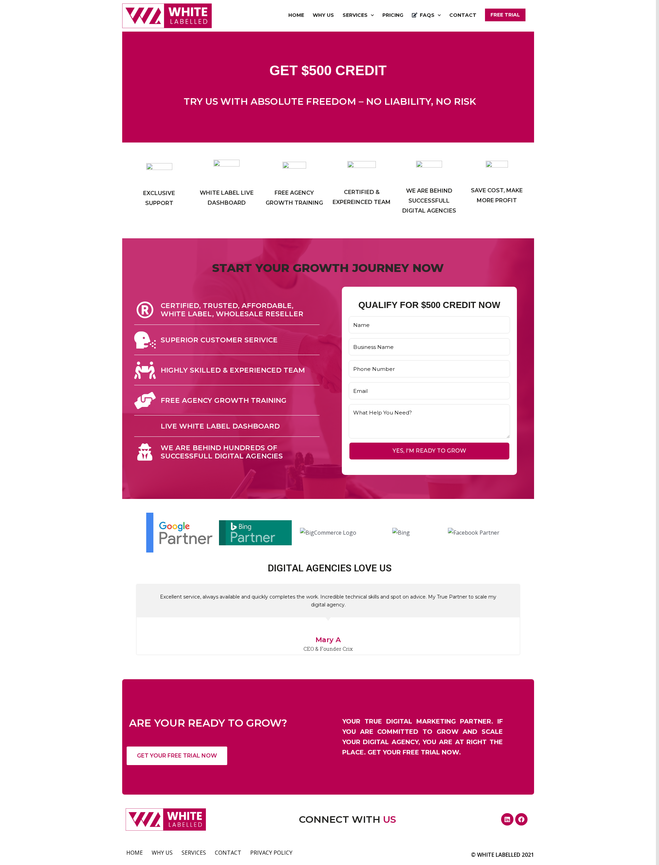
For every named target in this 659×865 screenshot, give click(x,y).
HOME (134, 852)
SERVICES (194, 852)
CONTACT (228, 852)
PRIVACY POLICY (271, 852)
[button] (177, 756)
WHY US (162, 852)
